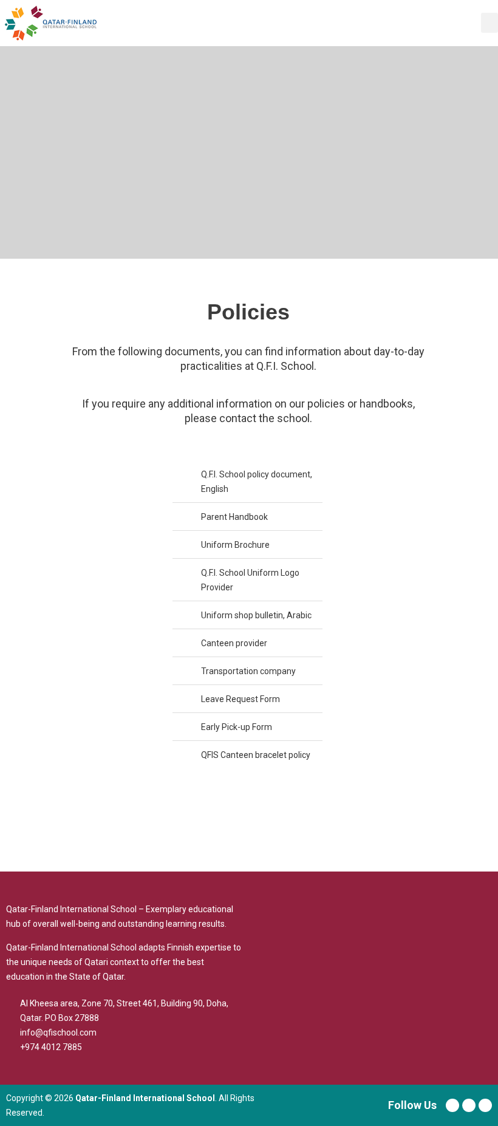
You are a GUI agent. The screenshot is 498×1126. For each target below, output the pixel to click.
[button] (489, 23)
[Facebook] (452, 1105)
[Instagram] (485, 1105)
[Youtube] (469, 1105)
